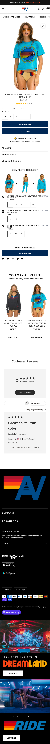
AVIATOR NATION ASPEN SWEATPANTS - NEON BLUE (27, 211)
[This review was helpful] (35, 447)
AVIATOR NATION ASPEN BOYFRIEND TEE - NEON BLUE (27, 197)
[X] (8, 258)
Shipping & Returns (11, 161)
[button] (13, 673)
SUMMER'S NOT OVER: (25, 2)
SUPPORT (8, 512)
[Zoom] (43, 25)
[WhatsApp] (18, 258)
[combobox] (35, 410)
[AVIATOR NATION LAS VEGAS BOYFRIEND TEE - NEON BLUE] (36, 300)
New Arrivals (30, 17)
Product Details (9, 155)
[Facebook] (3, 258)
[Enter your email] (45, 544)
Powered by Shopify (39, 607)
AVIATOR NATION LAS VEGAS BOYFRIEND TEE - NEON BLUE (36, 323)
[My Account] (43, 9)
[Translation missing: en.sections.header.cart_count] (46, 9)
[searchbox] (14, 403)
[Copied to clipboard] (22, 258)
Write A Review (25, 392)
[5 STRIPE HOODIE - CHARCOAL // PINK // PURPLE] (13, 300)
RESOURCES (10, 521)
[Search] (39, 9)
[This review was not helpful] (39, 447)
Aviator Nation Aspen (11, 17)
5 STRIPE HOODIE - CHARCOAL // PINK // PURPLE (13, 323)
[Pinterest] (13, 258)
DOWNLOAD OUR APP (13, 557)
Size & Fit (6, 148)
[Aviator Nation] (25, 649)
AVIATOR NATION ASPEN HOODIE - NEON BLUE (27, 226)
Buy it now (25, 131)
